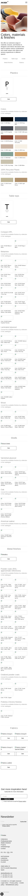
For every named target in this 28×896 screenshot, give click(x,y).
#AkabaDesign (5, 846)
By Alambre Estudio (5, 892)
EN (8, 852)
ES (2, 852)
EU (5, 852)
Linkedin (4, 858)
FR (12, 852)
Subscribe (23, 821)
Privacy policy (22, 801)
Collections (4, 839)
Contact (3, 848)
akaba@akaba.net (6, 873)
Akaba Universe (6, 843)
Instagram (5, 856)
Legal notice (4, 883)
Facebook (4, 860)
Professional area (6, 841)
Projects (3, 845)
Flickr (3, 862)
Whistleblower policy (12, 885)
